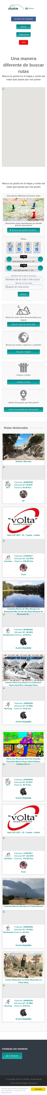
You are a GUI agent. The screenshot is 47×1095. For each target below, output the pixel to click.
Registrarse (24, 34)
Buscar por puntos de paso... (24, 230)
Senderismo (28, 252)
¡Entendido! (38, 1089)
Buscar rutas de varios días (23, 324)
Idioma (31, 8)
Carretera (19, 252)
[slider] (9, 259)
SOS (23, 42)
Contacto (13, 1055)
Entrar (23, 26)
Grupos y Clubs (23, 382)
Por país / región (23, 351)
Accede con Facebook (23, 19)
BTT (10, 252)
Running (36, 252)
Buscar (23, 294)
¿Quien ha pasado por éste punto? (23, 409)
